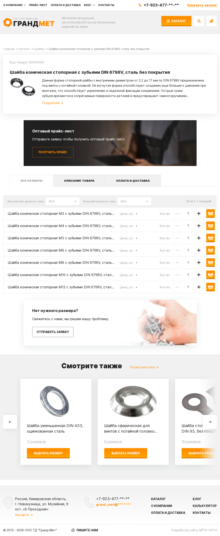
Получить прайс (52, 152)
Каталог (178, 21)
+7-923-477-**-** (161, 5)
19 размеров (191, 441)
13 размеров (36, 441)
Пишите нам (87, 530)
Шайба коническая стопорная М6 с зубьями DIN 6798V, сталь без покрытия (71, 250)
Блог (197, 499)
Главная (9, 49)
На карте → (24, 515)
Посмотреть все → (144, 367)
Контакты (202, 512)
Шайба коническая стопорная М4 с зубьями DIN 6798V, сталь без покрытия (71, 226)
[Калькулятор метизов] (211, 21)
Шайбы (39, 49)
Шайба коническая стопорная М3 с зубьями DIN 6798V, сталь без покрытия (71, 213)
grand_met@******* (113, 504)
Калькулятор (205, 506)
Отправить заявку (53, 332)
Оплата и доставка (168, 512)
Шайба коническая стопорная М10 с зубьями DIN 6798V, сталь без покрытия (72, 275)
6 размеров (113, 441)
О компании (161, 506)
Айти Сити (208, 530)
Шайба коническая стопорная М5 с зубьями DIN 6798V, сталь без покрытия (71, 238)
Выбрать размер (48, 453)
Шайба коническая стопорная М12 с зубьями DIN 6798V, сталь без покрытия (72, 287)
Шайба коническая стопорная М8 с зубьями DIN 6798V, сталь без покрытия (71, 262)
